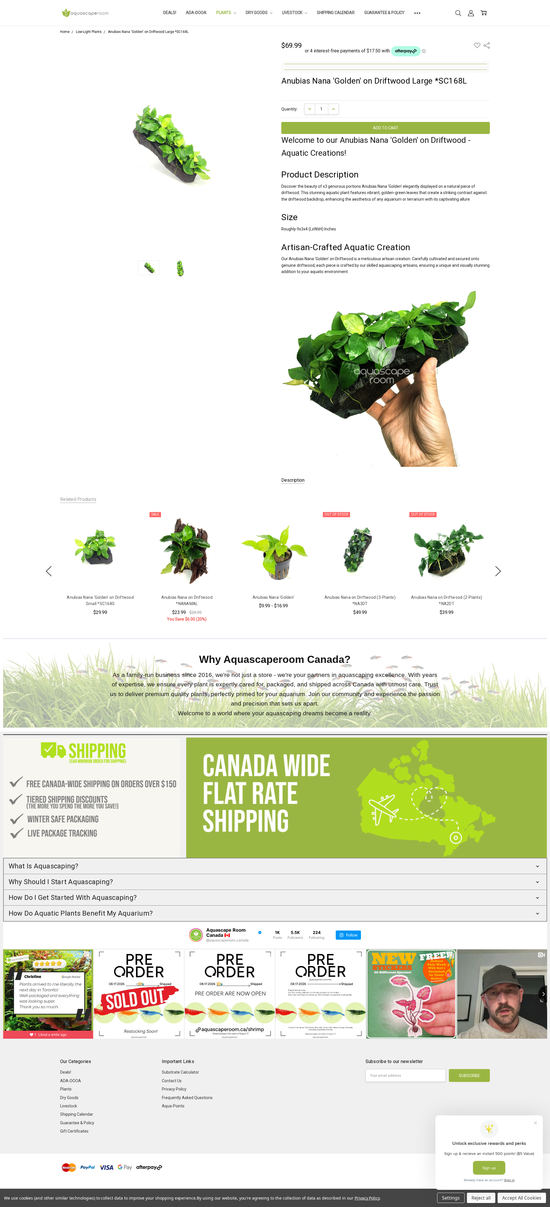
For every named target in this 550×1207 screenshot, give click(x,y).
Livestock (292, 12)
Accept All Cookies (521, 1198)
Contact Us (172, 1080)
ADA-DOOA (196, 12)
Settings (451, 1198)
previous (49, 571)
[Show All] (417, 13)
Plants (224, 12)
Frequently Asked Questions (187, 1097)
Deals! (169, 12)
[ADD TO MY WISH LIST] (130, 528)
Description (293, 480)
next (498, 571)
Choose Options (273, 577)
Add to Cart (100, 577)
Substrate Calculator (180, 1072)
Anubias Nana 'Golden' (273, 597)
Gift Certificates (74, 1131)
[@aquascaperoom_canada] (196, 935)
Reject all (481, 1198)
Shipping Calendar (336, 12)
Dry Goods (257, 12)
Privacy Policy (174, 1089)
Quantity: (289, 109)
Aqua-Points (173, 1106)
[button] (275, 866)
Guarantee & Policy (384, 12)
